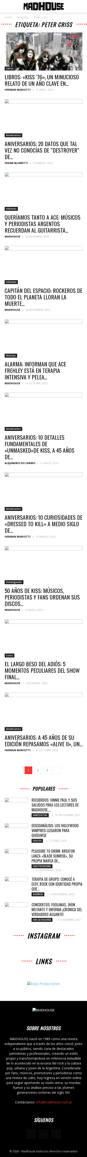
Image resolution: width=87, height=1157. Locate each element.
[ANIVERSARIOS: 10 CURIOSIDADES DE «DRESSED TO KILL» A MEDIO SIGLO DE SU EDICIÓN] (43, 491)
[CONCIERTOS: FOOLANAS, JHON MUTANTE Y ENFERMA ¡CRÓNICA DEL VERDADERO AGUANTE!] (16, 910)
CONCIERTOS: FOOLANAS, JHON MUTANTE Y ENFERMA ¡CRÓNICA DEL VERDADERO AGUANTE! (57, 909)
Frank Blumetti (16, 163)
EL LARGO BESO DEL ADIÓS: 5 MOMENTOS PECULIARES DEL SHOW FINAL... (42, 670)
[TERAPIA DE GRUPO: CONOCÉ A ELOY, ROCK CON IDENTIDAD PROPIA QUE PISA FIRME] (16, 885)
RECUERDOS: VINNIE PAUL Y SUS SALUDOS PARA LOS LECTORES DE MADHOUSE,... (55, 805)
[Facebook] (31, 1134)
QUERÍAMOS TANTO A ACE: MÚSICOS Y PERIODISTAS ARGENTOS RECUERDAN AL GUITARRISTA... (43, 223)
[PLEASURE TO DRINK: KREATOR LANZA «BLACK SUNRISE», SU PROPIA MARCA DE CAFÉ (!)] (16, 857)
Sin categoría (42, 919)
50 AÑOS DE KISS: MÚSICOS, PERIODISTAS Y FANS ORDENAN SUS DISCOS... (42, 597)
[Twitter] (56, 1134)
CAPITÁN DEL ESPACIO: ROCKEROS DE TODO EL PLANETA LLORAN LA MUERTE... (43, 297)
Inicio (8, 17)
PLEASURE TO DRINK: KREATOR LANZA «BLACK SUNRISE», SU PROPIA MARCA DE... (53, 856)
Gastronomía (42, 866)
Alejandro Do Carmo (20, 463)
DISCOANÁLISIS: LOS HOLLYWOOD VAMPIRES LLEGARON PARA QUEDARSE (55, 830)
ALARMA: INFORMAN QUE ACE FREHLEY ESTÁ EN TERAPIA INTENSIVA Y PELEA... (35, 370)
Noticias (11, 355)
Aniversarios (13, 135)
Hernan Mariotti (18, 89)
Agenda (38, 894)
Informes (11, 208)
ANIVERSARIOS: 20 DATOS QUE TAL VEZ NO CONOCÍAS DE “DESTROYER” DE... (42, 150)
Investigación (14, 582)
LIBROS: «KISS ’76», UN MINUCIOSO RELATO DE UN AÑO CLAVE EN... (42, 80)
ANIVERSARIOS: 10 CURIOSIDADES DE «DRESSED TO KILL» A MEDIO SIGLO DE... (43, 523)
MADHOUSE (12, 236)
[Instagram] (43, 1134)
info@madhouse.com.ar (54, 1102)
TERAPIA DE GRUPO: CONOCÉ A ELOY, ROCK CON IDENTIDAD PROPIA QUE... (57, 884)
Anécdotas (40, 815)
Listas (9, 655)
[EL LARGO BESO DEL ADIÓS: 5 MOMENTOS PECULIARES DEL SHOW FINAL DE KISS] (43, 638)
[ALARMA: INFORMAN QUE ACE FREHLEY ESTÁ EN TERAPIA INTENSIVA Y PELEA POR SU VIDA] (43, 338)
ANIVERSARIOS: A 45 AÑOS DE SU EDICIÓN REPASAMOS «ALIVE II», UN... (43, 740)
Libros (9, 68)
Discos (37, 840)
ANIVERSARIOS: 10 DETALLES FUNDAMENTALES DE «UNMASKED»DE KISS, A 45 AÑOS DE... (39, 447)
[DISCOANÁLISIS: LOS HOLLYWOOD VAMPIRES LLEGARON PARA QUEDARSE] (16, 831)
